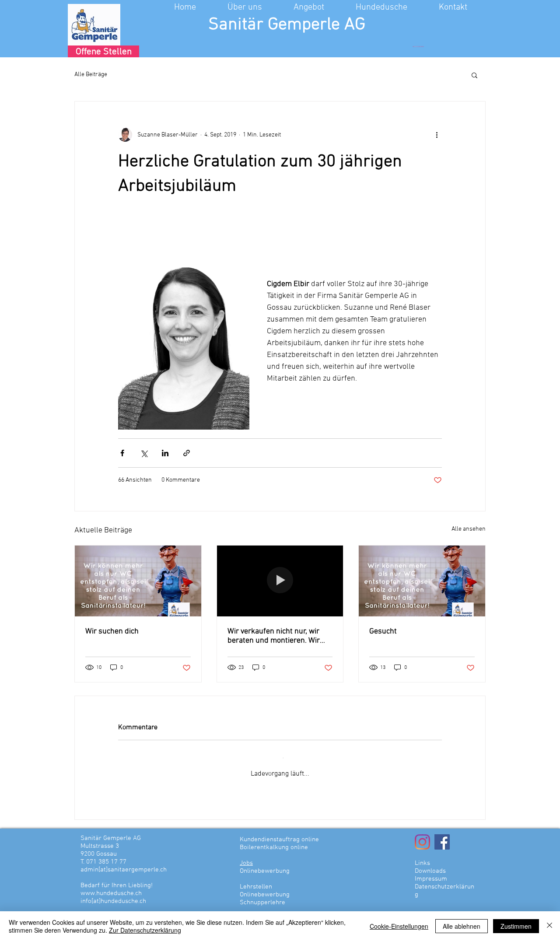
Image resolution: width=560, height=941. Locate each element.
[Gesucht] (422, 581)
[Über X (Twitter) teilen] (144, 453)
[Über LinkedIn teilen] (165, 453)
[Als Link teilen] (186, 453)
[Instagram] (422, 833)
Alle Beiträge (90, 74)
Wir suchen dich (112, 631)
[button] (256, 7)
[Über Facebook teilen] (122, 453)
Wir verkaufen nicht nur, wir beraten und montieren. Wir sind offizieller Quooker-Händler (274, 636)
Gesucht (383, 631)
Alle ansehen (469, 529)
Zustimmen (516, 926)
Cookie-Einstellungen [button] (399, 926)
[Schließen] (549, 926)
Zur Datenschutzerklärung (145, 930)
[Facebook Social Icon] (442, 833)
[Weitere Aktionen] (436, 134)
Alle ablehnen (461, 926)
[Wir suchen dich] (138, 581)
